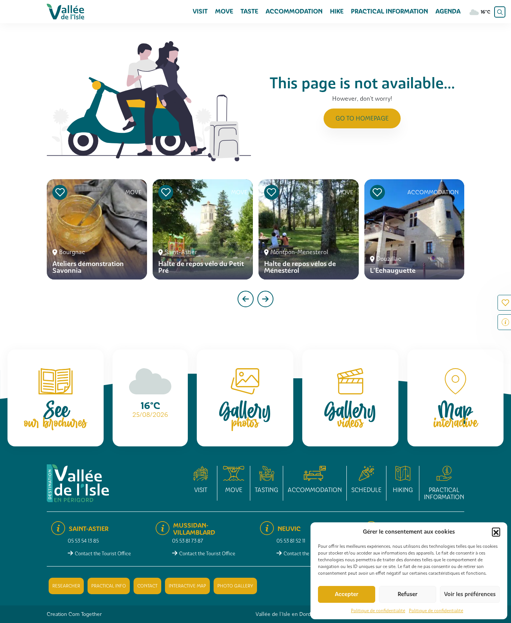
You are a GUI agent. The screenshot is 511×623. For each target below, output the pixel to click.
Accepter (346, 594)
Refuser (407, 594)
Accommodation (294, 11)
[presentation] (246, 299)
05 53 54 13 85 (83, 541)
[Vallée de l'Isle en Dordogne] (65, 11)
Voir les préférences (470, 594)
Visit (200, 11)
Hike (336, 11)
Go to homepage (362, 118)
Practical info (108, 586)
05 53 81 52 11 (290, 541)
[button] (496, 531)
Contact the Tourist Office (103, 553)
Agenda (447, 11)
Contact (147, 586)
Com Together (85, 614)
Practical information (389, 11)
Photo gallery (235, 586)
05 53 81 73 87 (187, 541)
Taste (249, 11)
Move (224, 11)
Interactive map (187, 586)
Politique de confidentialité (378, 610)
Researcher (66, 586)
